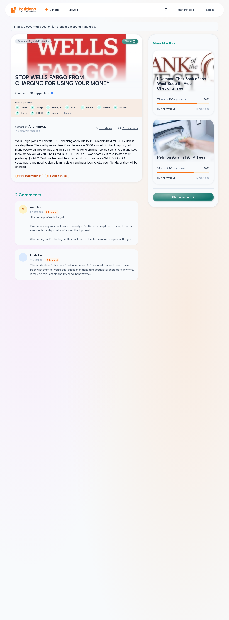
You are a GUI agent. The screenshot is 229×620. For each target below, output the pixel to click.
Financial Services (57, 175)
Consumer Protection (29, 175)
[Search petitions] (166, 10)
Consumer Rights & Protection (33, 41)
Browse (73, 9)
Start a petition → (183, 197)
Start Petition (186, 9)
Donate (54, 9)
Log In (210, 9)
